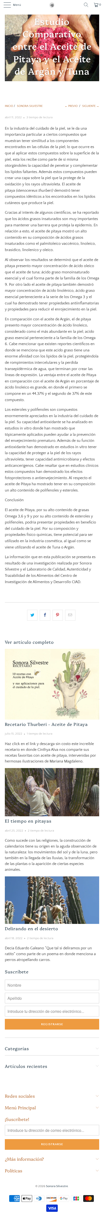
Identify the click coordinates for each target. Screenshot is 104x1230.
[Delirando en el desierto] (52, 900)
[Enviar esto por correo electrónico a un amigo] (70, 615)
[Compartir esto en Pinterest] (57, 615)
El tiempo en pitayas (28, 821)
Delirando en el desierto (31, 928)
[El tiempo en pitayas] (52, 792)
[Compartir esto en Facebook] (45, 615)
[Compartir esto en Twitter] (32, 615)
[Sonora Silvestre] (52, 5)
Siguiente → (90, 106)
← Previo (71, 106)
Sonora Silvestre (57, 1186)
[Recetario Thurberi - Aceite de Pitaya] (52, 684)
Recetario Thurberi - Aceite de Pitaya (46, 724)
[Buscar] (86, 5)
